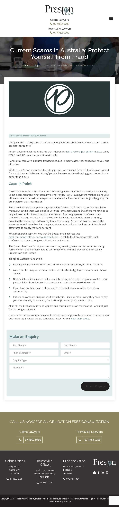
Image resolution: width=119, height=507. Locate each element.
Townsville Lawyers (59, 28)
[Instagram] (107, 472)
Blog (36, 65)
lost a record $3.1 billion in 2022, (84, 151)
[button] (30, 440)
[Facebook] (98, 472)
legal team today (80, 318)
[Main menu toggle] (111, 18)
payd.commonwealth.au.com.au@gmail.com (33, 237)
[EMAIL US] (94, 472)
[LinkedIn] (102, 472)
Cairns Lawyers (59, 19)
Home (27, 65)
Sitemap (67, 501)
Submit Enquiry (95, 386)
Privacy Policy (105, 498)
